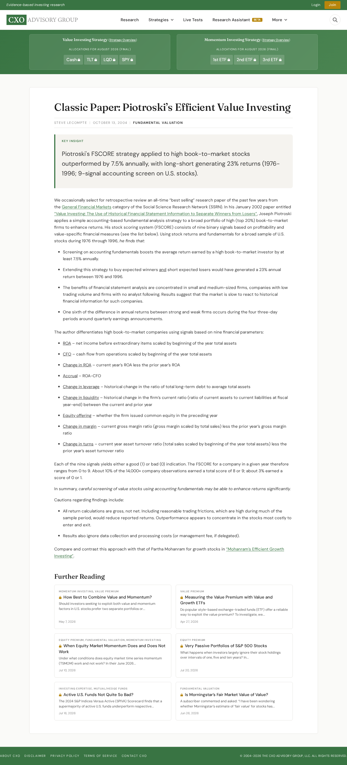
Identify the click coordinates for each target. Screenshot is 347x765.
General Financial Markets (86, 207)
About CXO (10, 756)
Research (130, 20)
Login (315, 4)
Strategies (159, 20)
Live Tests (193, 20)
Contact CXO (134, 756)
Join (332, 4)
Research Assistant (237, 20)
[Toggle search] (335, 19)
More (277, 20)
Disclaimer (35, 756)
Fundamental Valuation (158, 123)
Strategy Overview (123, 40)
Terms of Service (100, 756)
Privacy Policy (64, 756)
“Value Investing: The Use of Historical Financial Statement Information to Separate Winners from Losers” (155, 213)
